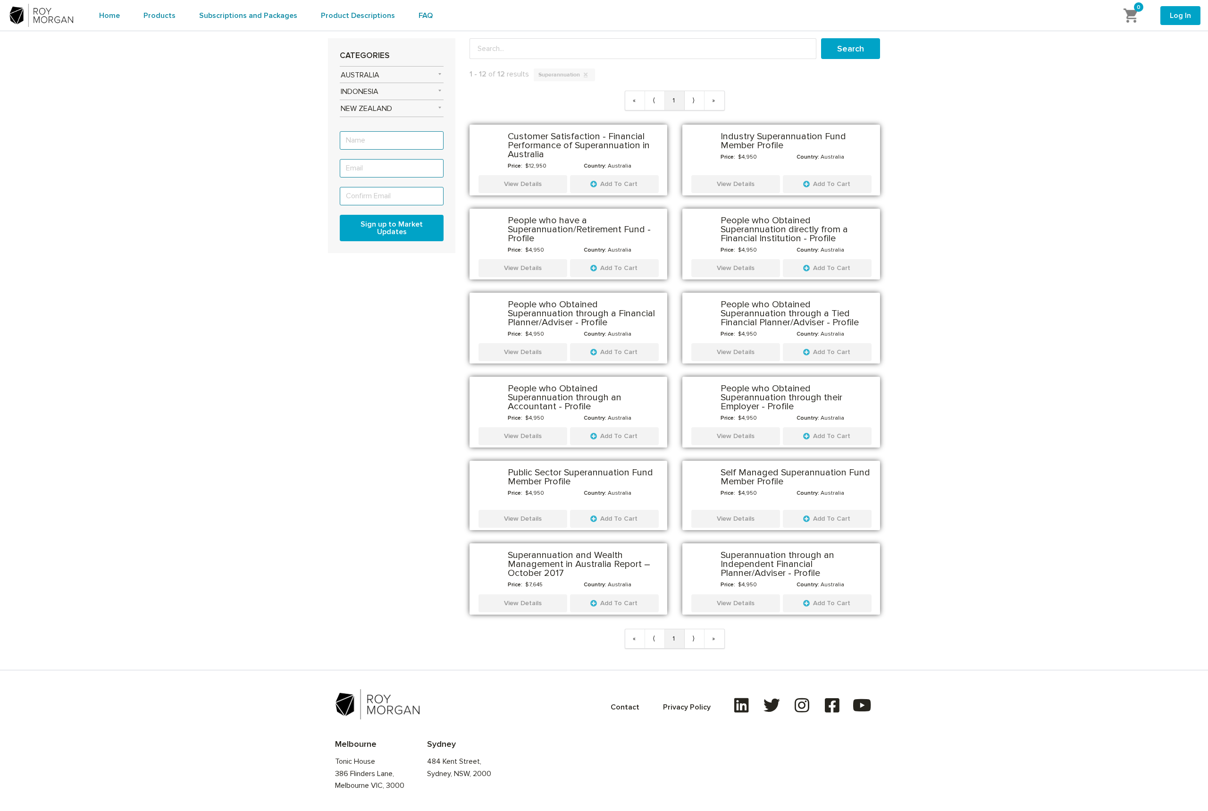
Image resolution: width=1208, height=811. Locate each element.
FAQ (426, 15)
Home (109, 15)
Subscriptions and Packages (248, 15)
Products (159, 15)
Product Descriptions (358, 15)
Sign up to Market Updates (392, 228)
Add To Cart (619, 184)
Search (850, 48)
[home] (41, 15)
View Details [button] (523, 184)
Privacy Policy (687, 707)
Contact (625, 707)
